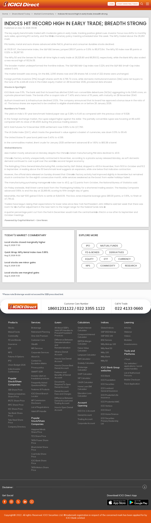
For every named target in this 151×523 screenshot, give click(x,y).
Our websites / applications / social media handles (133, 366)
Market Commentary (44, 14)
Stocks (11, 328)
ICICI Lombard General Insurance (109, 389)
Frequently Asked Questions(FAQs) (39, 383)
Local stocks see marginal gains (21, 272)
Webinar (128, 332)
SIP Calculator (84, 378)
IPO (88, 245)
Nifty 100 (105, 352)
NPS (88, 265)
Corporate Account (86, 423)
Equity (89, 259)
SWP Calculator (85, 374)
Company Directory (17, 427)
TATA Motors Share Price (40, 468)
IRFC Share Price (15, 405)
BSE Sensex (106, 340)
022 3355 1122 (91, 308)
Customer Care (38, 340)
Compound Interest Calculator (86, 335)
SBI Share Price (15, 390)
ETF (106, 259)
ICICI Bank (105, 376)
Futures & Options (16, 356)
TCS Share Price (38, 436)
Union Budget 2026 (17, 365)
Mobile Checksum (132, 379)
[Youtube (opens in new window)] (31, 501)
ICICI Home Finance (109, 414)
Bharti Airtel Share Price (39, 448)
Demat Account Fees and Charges (63, 392)
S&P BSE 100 (107, 336)
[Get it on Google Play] (138, 502)
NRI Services (37, 348)
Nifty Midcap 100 (108, 344)
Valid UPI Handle (38, 411)
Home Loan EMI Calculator (85, 387)
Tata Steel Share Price (15, 421)
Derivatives (116, 252)
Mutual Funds (109, 245)
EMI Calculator (84, 359)
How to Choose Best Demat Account (64, 366)
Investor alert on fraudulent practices (40, 377)
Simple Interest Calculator (84, 329)
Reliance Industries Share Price (16, 395)
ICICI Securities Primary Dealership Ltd (109, 421)
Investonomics (130, 344)
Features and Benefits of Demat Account (63, 375)
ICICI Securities (107, 384)
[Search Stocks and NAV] (141, 4)
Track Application (132, 384)
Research (131, 265)
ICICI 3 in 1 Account (86, 411)
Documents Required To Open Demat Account (63, 384)
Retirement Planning (40, 332)
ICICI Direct (106, 410)
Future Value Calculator (83, 349)
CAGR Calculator (85, 382)
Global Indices (107, 328)
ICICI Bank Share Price (38, 461)
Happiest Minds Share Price (38, 430)
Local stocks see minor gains (20, 262)
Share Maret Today (21, 14)
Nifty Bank (105, 356)
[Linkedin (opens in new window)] (25, 501)
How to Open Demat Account (64, 408)
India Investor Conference (14, 370)
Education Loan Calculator (85, 394)
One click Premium (39, 336)
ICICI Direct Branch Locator (39, 394)
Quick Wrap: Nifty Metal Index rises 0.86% (26, 252)
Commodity (107, 265)
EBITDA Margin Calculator (84, 342)
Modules (128, 340)
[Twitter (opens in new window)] (18, 501)
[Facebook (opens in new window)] (4, 501)
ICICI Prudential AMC (110, 401)
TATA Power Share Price (39, 441)
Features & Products (40, 389)
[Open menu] (147, 4)
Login (111, 4)
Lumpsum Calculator (87, 355)
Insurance (12, 344)
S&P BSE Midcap (108, 332)
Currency (124, 259)
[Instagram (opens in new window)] (11, 501)
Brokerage (36, 328)
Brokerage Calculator (82, 368)
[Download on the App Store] (117, 502)
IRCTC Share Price (16, 400)
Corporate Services (40, 352)
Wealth (34, 344)
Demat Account (85, 415)
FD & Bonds (92, 252)
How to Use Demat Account (63, 359)
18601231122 (61, 308)
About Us (35, 356)
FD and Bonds (14, 340)
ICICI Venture (106, 406)
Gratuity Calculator (86, 363)
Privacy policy (37, 367)
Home (5, 14)
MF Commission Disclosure (38, 401)
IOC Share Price (15, 409)
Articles (127, 328)
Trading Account (85, 419)
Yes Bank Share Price (15, 414)
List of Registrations (40, 407)
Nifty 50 (104, 361)
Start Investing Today (127, 4)
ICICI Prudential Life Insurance (109, 396)
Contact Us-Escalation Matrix (39, 362)
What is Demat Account (61, 353)
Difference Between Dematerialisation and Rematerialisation (64, 344)
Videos (127, 336)
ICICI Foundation (108, 380)
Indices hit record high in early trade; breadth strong (82, 14)
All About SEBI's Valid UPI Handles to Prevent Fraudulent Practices (64, 332)
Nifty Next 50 (106, 348)
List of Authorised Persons (132, 374)
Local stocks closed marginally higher (24, 242)
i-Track (127, 359)
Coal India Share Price (38, 455)
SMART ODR (37, 371)
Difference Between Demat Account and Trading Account (64, 400)
